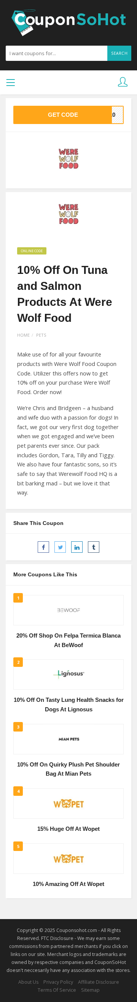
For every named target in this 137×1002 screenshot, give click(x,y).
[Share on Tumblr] (93, 547)
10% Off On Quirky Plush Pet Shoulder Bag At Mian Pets (68, 769)
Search (119, 53)
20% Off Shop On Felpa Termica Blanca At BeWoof (68, 640)
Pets (41, 335)
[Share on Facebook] (43, 547)
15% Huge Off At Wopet (68, 829)
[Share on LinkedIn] (77, 547)
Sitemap (90, 990)
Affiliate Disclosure (98, 982)
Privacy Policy (58, 982)
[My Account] (122, 82)
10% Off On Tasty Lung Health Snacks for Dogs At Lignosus (69, 705)
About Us (28, 982)
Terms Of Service (57, 990)
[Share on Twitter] (60, 547)
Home (23, 335)
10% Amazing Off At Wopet (68, 884)
